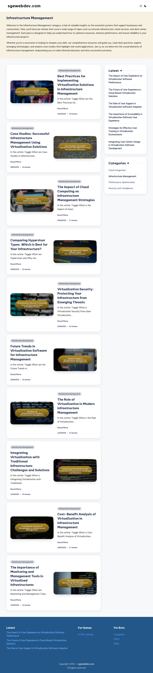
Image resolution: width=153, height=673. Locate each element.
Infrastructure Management (69, 70)
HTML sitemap (85, 634)
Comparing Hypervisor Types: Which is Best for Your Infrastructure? (29, 244)
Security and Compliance (121, 188)
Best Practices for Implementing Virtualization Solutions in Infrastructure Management (75, 84)
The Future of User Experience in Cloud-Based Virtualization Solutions (125, 93)
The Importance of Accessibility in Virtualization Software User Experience (125, 117)
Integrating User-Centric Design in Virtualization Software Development (124, 145)
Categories (119, 634)
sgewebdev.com (24, 5)
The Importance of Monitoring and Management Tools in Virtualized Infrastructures (26, 576)
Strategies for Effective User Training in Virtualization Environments (123, 131)
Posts (117, 639)
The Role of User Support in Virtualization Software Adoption (125, 105)
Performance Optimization (122, 182)
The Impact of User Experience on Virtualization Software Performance (125, 79)
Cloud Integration (117, 170)
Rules (116, 643)
